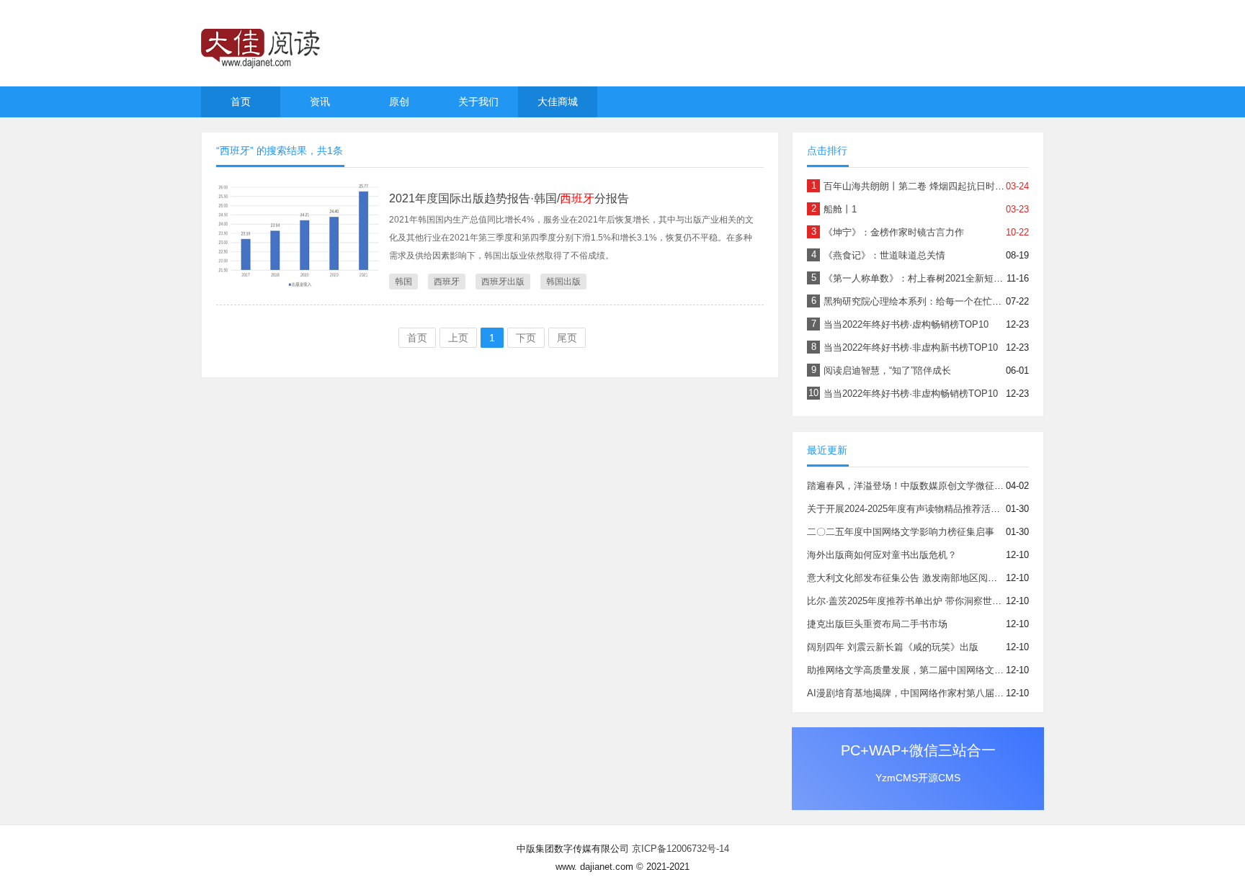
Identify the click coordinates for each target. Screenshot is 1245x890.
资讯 (320, 101)
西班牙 (447, 282)
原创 (399, 101)
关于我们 (478, 101)
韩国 (403, 282)
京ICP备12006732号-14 (680, 848)
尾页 (567, 337)
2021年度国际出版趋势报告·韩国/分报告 (509, 198)
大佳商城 (557, 101)
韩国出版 (563, 282)
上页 (458, 337)
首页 (241, 101)
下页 (526, 337)
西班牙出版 (503, 282)
